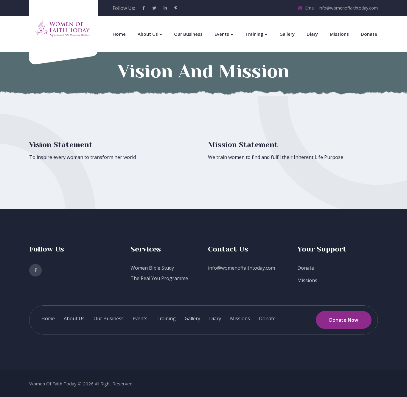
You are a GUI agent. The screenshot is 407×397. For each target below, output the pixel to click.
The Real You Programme (159, 278)
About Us (148, 34)
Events (222, 34)
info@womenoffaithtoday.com (241, 268)
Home (119, 34)
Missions (339, 34)
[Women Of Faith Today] (63, 29)
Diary (312, 34)
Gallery (287, 34)
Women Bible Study (152, 268)
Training (254, 34)
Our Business (188, 34)
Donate (369, 34)
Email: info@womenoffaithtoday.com (341, 8)
